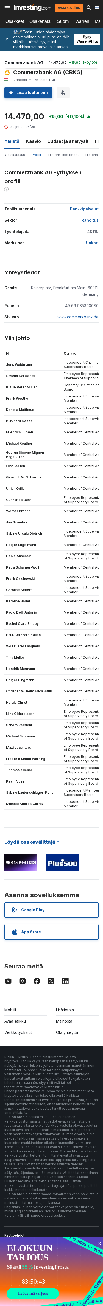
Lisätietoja (65, 1009)
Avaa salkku (15, 1021)
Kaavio (33, 141)
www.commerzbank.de (78, 316)
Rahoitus (90, 220)
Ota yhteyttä (67, 1032)
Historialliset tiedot (63, 155)
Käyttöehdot (14, 1235)
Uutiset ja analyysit (68, 141)
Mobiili (10, 1009)
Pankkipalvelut (84, 209)
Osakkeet (14, 21)
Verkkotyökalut (18, 1032)
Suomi (63, 21)
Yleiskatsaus (14, 155)
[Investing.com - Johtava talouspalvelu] (32, 7)
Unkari (92, 242)
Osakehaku (40, 21)
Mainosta (64, 1021)
